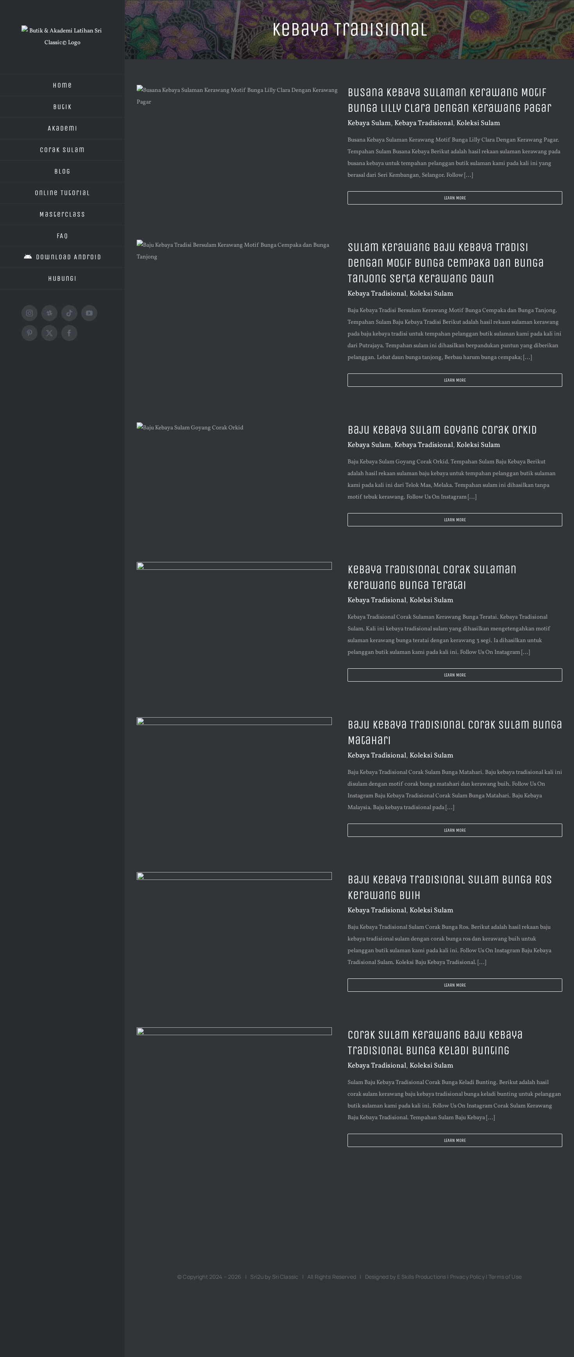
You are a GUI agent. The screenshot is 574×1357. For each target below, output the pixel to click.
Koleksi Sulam (478, 123)
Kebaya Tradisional (423, 123)
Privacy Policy (467, 1276)
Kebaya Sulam (369, 123)
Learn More (455, 198)
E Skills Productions (421, 1276)
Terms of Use (505, 1276)
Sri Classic (285, 1276)
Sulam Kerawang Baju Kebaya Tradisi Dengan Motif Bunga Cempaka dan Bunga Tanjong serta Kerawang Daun (446, 262)
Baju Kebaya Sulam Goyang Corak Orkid (442, 430)
